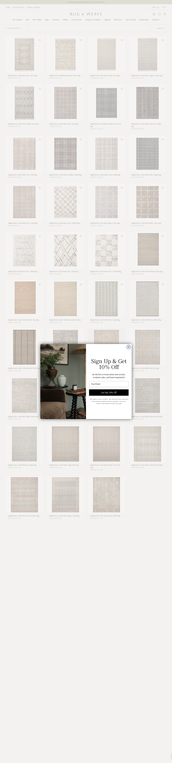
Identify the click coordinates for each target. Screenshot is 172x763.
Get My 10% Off (109, 392)
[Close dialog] (129, 347)
